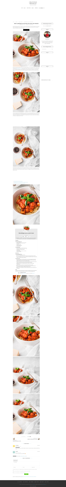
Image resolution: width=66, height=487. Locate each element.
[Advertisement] (33, 16)
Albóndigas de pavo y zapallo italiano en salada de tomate (21, 182)
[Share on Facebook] (28, 436)
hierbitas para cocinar (19, 68)
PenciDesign (33, 484)
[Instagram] (39, 8)
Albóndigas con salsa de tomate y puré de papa (19, 183)
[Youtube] (41, 8)
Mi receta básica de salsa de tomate (18, 181)
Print (23, 236)
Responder (38, 445)
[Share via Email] (30, 436)
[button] (25, 234)
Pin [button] (26, 236)
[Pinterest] (40, 8)
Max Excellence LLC (44, 484)
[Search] (44, 8)
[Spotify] (42, 8)
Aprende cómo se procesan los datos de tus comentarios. (29, 476)
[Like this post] (27, 436)
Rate (29, 236)
